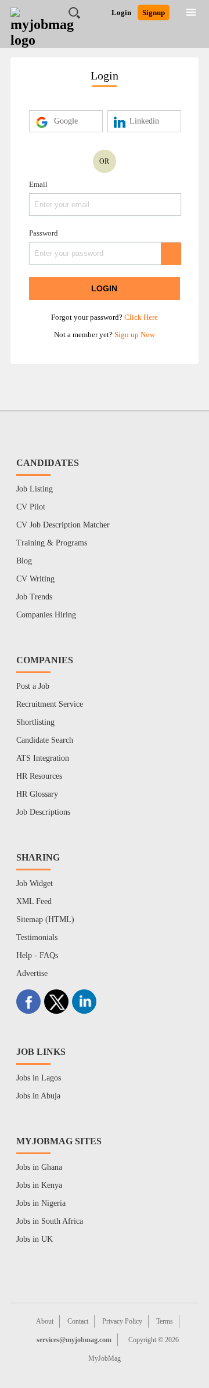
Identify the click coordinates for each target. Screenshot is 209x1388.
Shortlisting (35, 722)
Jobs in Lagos (38, 1077)
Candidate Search (44, 740)
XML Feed (34, 901)
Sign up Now (134, 334)
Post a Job (32, 686)
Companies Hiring (46, 614)
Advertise (32, 973)
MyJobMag (104, 1358)
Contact (77, 1321)
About (44, 1321)
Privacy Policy (122, 1321)
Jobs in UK (34, 1239)
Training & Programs (51, 542)
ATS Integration (42, 758)
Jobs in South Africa (49, 1221)
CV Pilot (30, 507)
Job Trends (34, 596)
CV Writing (35, 578)
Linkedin (144, 121)
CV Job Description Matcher (63, 524)
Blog (24, 560)
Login (121, 12)
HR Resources (39, 776)
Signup (153, 12)
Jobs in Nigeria (41, 1203)
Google (66, 121)
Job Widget (34, 883)
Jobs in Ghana (39, 1167)
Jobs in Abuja (38, 1095)
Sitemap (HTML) (45, 919)
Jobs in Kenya (39, 1185)
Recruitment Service (49, 704)
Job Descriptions (43, 812)
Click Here (141, 317)
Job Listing (34, 489)
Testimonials (36, 937)
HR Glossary (37, 794)
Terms (164, 1321)
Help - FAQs (37, 955)
